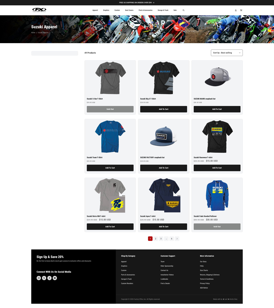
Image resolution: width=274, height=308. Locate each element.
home (33, 33)
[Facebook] (49, 278)
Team (162, 262)
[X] (44, 278)
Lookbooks (164, 279)
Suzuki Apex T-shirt (148, 216)
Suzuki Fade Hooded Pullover (205, 216)
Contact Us (164, 270)
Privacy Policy (205, 283)
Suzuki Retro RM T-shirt (96, 216)
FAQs (202, 266)
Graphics (124, 266)
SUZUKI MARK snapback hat (204, 99)
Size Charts (204, 270)
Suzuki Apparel (43, 33)
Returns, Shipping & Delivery (210, 275)
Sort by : (217, 53)
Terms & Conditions (206, 279)
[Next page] (177, 238)
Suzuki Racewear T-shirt (203, 157)
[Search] (183, 10)
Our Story (203, 262)
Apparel (124, 262)
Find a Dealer (165, 283)
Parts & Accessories (128, 275)
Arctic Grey (233, 299)
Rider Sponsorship (167, 266)
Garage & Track (126, 279)
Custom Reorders (127, 283)
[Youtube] (55, 278)
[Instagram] (39, 278)
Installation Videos (167, 275)
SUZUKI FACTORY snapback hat (152, 157)
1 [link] (150, 238)
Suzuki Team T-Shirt (94, 157)
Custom (123, 270)
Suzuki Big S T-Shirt (148, 99)
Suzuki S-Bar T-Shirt (95, 99)
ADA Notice (204, 288)
